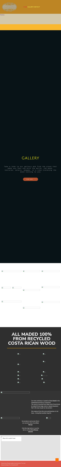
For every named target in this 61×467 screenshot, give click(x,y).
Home (25, 7)
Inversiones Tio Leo (19, 463)
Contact (36, 7)
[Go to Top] (57, 459)
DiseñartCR (14, 465)
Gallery (30, 7)
